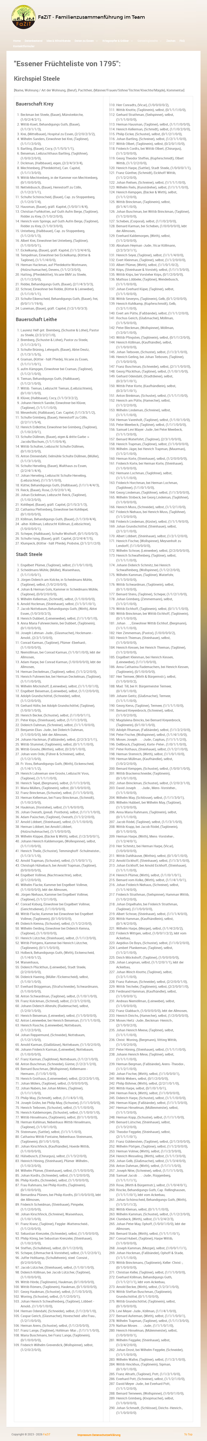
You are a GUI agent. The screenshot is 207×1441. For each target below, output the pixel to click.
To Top (188, 1434)
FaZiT (46, 1434)
